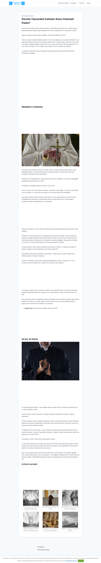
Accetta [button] (81, 560)
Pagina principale (63, 3)
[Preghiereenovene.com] (17, 3)
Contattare (40, 547)
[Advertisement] (50, 68)
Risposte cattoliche (28, 16)
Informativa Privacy (43, 549)
